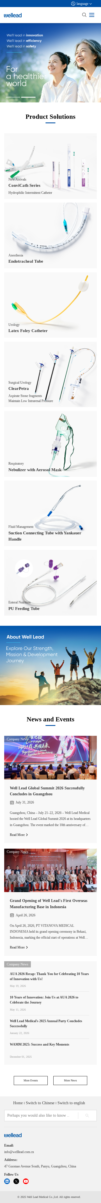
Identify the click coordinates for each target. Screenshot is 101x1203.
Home (18, 1103)
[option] (50, 62)
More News (70, 1080)
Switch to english (71, 1103)
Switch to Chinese (40, 1103)
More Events (31, 1080)
